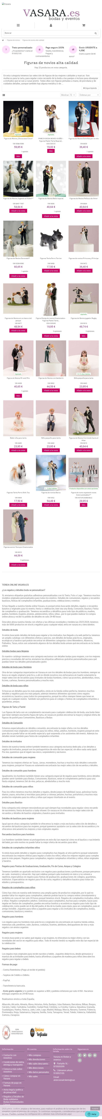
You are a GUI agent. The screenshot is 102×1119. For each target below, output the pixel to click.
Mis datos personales (39, 1072)
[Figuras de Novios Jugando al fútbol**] (18, 179)
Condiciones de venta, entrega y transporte (13, 1063)
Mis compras (35, 1055)
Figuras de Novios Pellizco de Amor (84, 198)
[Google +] (90, 1055)
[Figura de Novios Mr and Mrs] (18, 358)
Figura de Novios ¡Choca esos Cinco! (18, 138)
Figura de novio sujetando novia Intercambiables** (83, 493)
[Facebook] (80, 1055)
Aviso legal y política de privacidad (13, 1091)
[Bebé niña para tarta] (18, 418)
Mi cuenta (31, 1049)
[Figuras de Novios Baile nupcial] (51, 179)
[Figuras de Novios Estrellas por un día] (84, 119)
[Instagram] (80, 1060)
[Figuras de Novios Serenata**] (18, 239)
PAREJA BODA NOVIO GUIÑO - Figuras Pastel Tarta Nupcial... (50, 139)
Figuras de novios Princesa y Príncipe (84, 258)
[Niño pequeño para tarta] (51, 418)
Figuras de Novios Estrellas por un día (84, 138)
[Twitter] (85, 1055)
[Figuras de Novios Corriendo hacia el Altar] (84, 418)
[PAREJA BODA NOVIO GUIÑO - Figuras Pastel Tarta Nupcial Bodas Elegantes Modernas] (51, 119)
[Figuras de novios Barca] (51, 473)
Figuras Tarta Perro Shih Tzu (18, 492)
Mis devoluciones (37, 1059)
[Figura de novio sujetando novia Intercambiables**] (84, 473)
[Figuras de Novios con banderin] (51, 358)
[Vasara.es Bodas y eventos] (51, 15)
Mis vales (33, 1076)
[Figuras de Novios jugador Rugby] (84, 299)
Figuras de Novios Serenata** (18, 258)
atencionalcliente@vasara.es (67, 1080)
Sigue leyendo (91, 88)
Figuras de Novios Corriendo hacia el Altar (83, 439)
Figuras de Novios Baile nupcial (51, 198)
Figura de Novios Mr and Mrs (18, 378)
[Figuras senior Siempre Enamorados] (18, 527)
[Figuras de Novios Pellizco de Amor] (84, 179)
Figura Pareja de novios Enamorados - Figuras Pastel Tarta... (51, 319)
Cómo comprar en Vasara (11, 1077)
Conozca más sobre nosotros (12, 1070)
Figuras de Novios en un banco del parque (18, 319)
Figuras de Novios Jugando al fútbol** (18, 198)
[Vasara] (51, 5)
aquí (69, 1113)
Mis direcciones (36, 1068)
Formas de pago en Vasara (12, 1084)
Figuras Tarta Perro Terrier (51, 258)
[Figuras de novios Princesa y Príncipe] (84, 239)
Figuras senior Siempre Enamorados (18, 547)
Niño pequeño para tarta (51, 438)
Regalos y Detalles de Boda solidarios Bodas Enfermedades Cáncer (13, 1100)
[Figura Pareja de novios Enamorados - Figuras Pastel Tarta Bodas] (51, 299)
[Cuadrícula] (4, 95)
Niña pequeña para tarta (83, 378)
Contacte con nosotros (9, 1056)
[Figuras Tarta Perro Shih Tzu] (18, 473)
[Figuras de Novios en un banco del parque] (18, 299)
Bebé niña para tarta (18, 438)
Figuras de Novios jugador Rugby (84, 318)
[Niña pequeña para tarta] (84, 358)
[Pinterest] (95, 1055)
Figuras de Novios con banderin (51, 378)
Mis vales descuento (38, 1063)
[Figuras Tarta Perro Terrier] (51, 239)
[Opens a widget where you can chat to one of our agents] (92, 1114)
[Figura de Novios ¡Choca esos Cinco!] (18, 119)
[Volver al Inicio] (3, 40)
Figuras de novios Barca (50, 492)
